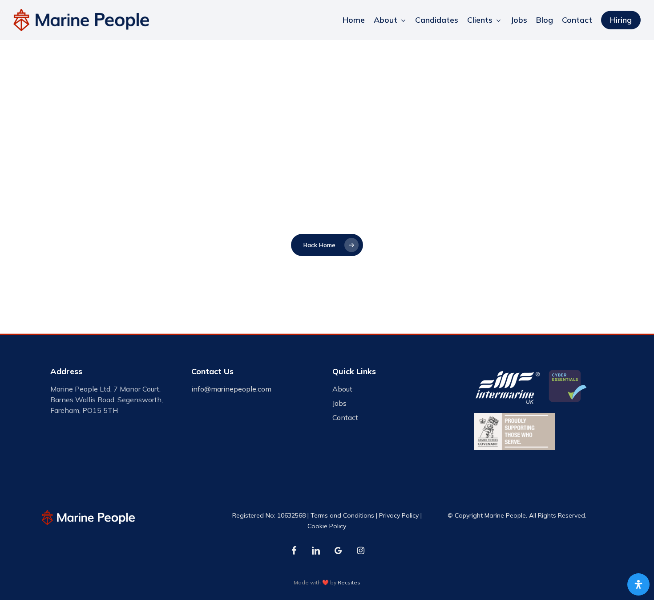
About (342, 388)
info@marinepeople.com (231, 388)
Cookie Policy (326, 526)
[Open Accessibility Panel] (638, 584)
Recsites (349, 582)
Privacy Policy (399, 515)
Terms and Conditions (342, 515)
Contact (345, 417)
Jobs (339, 403)
